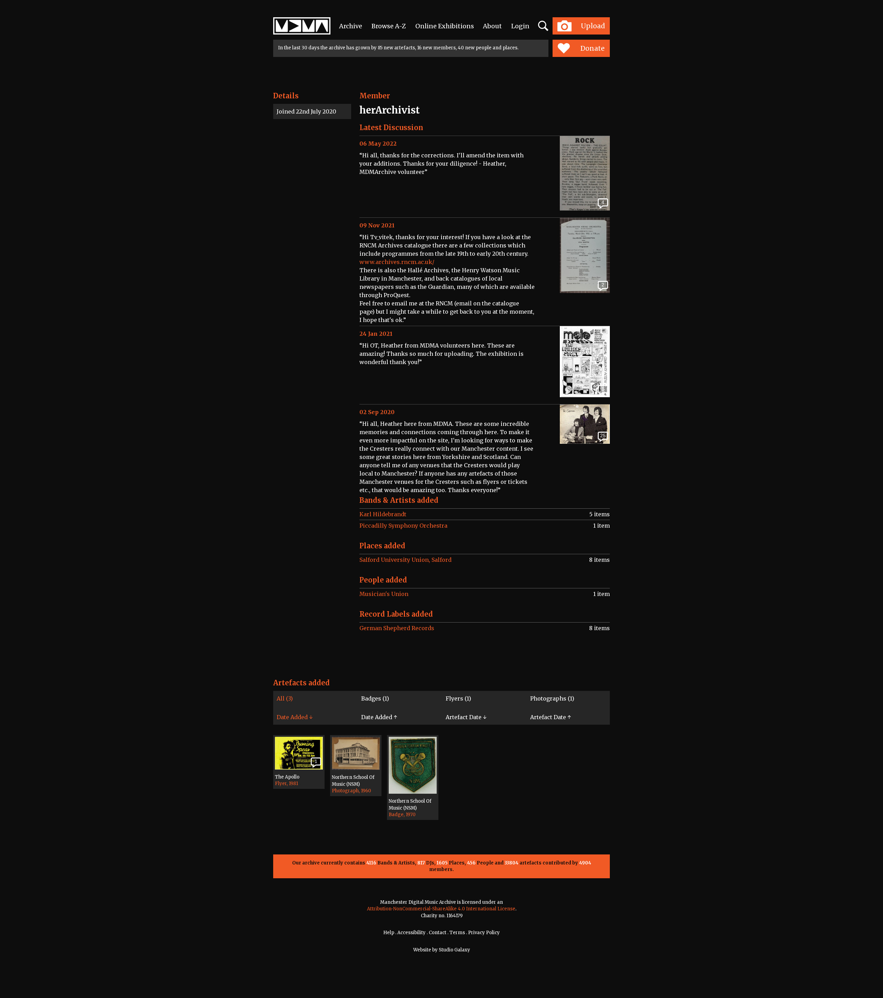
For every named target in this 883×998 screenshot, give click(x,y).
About (492, 26)
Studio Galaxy (454, 950)
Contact (437, 933)
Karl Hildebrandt (382, 514)
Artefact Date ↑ (550, 717)
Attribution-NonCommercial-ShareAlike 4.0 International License (441, 909)
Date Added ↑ (379, 717)
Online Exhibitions (444, 26)
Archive (350, 26)
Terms (457, 933)
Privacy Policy (484, 933)
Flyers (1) (458, 698)
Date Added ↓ (294, 717)
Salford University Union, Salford (405, 559)
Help (388, 933)
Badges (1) (375, 698)
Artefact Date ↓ (466, 717)
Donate (593, 48)
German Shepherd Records (396, 628)
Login (520, 26)
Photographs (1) (552, 698)
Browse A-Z (388, 26)
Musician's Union (383, 593)
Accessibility (411, 933)
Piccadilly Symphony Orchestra (403, 525)
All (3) (285, 698)
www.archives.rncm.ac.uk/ (396, 261)
